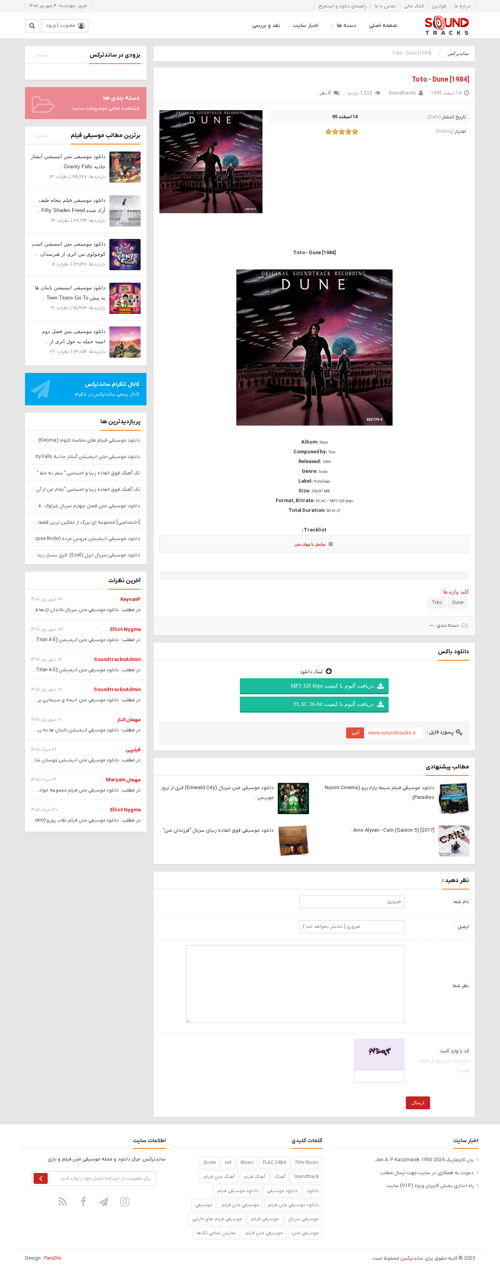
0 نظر (325, 93)
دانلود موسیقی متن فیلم (293, 1205)
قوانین (439, 6)
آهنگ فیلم (254, 1177)
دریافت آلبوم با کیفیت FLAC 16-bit (333, 704)
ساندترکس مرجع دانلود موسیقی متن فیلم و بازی (446, 25)
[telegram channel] (104, 1201)
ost (228, 1163)
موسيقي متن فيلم (240, 1205)
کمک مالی (414, 6)
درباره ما (462, 6)
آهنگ (279, 1177)
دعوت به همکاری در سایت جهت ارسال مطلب (427, 1172)
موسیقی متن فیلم (264, 1233)
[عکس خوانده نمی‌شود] (379, 1054)
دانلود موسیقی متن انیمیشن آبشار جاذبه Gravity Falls (85, 456)
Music (247, 1163)
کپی (356, 732)
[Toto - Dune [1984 (440, 79)
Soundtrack (306, 1177)
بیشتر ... (39, 55)
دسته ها (346, 25)
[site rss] (63, 1201)
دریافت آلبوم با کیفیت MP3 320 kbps (332, 686)
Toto (437, 603)
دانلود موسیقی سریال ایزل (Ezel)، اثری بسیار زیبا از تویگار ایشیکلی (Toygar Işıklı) (85, 555)
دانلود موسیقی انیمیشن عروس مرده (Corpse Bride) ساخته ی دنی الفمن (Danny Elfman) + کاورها (85, 538)
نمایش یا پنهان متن (310, 544)
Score (210, 1163)
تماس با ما (385, 6)
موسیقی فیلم (265, 1219)
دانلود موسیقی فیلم (237, 1191)
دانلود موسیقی (282, 1191)
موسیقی (203, 1205)
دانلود (313, 1191)
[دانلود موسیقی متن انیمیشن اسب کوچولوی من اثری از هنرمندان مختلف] (125, 254)
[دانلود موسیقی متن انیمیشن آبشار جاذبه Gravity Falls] (125, 167)
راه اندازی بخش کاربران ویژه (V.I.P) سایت (430, 1185)
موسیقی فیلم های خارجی (217, 1219)
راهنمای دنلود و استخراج (342, 6)
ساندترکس (458, 53)
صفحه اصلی (383, 25)
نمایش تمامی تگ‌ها (216, 1233)
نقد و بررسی (266, 25)
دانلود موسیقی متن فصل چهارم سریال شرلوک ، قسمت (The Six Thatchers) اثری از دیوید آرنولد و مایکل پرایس (85, 506)
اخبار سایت (305, 25)
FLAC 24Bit (274, 1163)
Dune (457, 603)
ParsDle (52, 1258)
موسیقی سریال (303, 1219)
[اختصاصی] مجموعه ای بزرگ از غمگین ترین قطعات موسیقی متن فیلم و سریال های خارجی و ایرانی (85, 522)
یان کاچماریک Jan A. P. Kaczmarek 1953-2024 (424, 1160)
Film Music (307, 1163)
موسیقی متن (305, 1233)
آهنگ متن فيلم (219, 1177)
